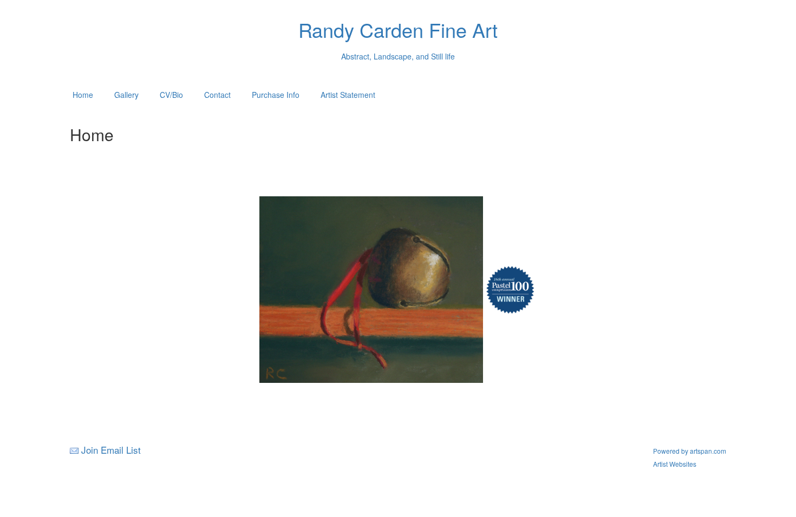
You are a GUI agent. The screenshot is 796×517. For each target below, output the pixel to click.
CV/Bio (171, 94)
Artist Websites (674, 463)
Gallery (126, 94)
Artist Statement (348, 94)
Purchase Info (275, 94)
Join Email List (111, 449)
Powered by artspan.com (689, 450)
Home (83, 94)
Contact (217, 94)
